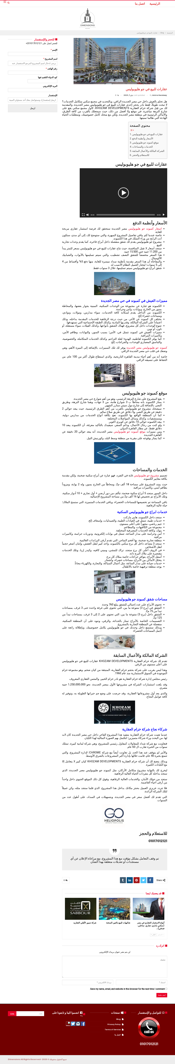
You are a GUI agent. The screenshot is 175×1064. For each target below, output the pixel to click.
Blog (118, 1019)
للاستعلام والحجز (140, 155)
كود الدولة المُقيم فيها (47, 77)
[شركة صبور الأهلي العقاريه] (80, 909)
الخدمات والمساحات (142, 146)
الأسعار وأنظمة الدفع (142, 138)
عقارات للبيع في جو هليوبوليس (147, 134)
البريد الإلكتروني (50, 86)
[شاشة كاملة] (83, 214)
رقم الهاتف (51, 68)
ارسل (32, 108)
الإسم (54, 50)
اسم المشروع (50, 58)
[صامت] (87, 214)
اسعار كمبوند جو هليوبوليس (145, 228)
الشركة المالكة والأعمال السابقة (148, 150)
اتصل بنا (140, 4)
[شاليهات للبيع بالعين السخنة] (114, 909)
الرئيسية (155, 4)
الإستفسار (52, 95)
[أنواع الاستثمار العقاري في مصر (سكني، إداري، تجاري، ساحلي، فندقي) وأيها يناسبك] (148, 909)
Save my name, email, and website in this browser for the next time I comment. (127, 989)
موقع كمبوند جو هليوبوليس (145, 142)
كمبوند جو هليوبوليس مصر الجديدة (147, 347)
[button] (123, 192)
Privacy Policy (114, 1024)
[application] (123, 193)
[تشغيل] (163, 214)
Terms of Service (113, 1029)
